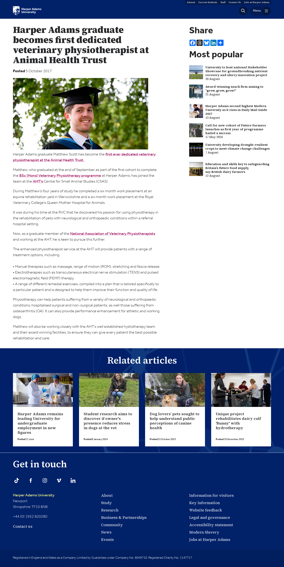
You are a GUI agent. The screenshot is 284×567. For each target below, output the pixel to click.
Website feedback (205, 510)
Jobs (257, 2)
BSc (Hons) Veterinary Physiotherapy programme (60, 175)
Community (112, 525)
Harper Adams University (33, 495)
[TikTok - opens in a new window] (16, 480)
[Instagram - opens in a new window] (44, 480)
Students (207, 2)
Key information (204, 502)
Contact (235, 2)
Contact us (22, 526)
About (107, 495)
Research (109, 510)
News (106, 532)
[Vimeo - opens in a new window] (58, 480)
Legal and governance (209, 517)
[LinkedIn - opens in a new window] (73, 480)
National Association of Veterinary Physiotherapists (112, 234)
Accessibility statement (211, 525)
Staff (222, 2)
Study (106, 502)
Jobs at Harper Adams (209, 539)
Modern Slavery (204, 532)
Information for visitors (211, 495)
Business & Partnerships (124, 517)
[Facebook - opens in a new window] (30, 480)
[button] (243, 10)
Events (107, 539)
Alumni (191, 2)
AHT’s (38, 181)
